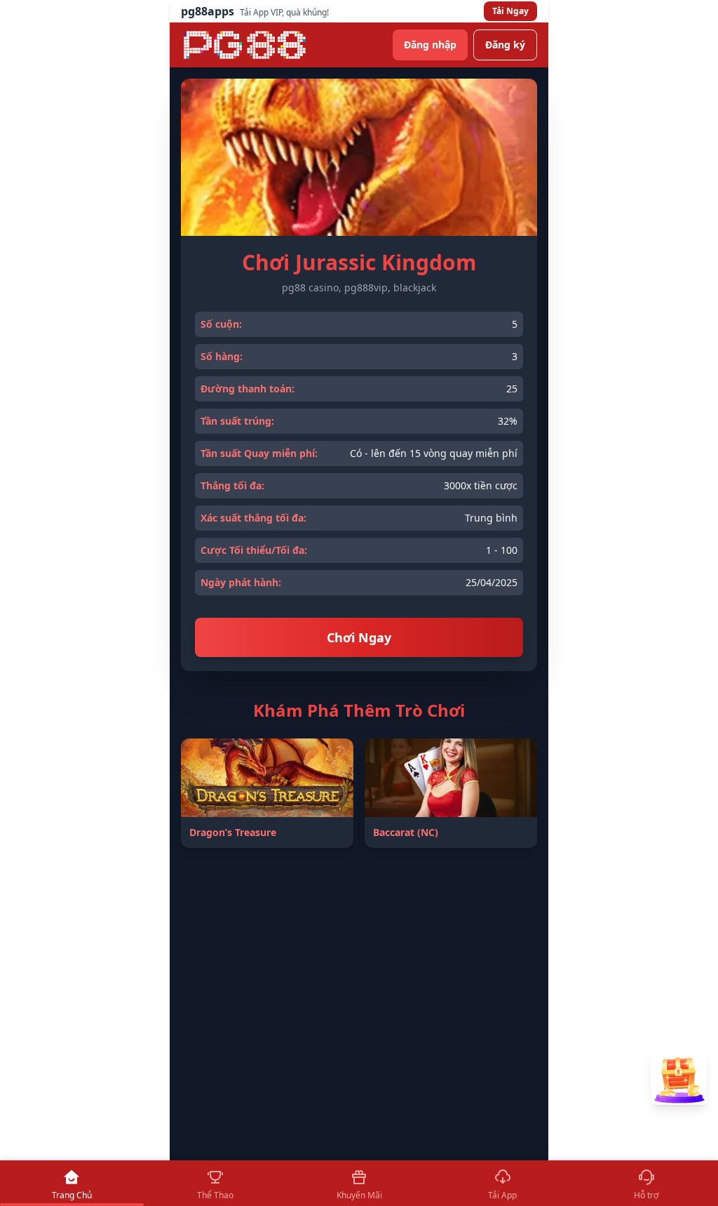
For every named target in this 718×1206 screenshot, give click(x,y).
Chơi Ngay (359, 637)
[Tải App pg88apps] (679, 1077)
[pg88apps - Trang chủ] (245, 45)
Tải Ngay (510, 11)
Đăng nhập (430, 44)
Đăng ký (505, 44)
